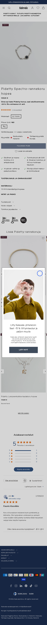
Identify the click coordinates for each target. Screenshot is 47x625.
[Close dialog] (39, 273)
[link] (23, 295)
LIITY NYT (23, 350)
